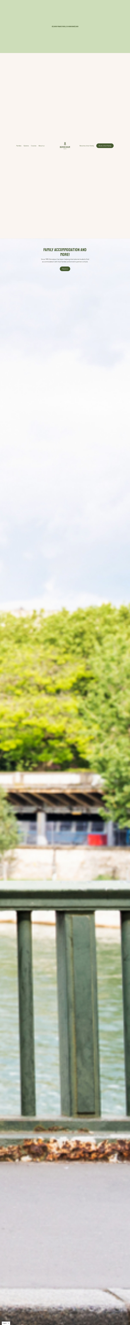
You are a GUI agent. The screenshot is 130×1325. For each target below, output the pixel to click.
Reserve (65, 269)
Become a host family (87, 146)
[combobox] (6, 1323)
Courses (33, 146)
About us (41, 146)
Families (18, 146)
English (5, 1323)
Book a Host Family (105, 146)
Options (26, 146)
